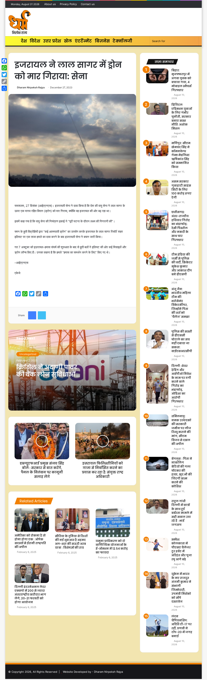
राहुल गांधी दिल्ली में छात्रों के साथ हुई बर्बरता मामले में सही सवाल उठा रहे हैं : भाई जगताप (181, 513)
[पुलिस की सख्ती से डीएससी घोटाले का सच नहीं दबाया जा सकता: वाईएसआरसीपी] (157, 339)
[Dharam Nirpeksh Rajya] (19, 22)
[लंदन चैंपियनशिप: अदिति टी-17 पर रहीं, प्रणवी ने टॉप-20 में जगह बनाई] (157, 626)
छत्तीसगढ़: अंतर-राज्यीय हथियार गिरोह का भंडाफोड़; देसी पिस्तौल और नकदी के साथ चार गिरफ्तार (180, 226)
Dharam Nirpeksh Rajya (31, 87)
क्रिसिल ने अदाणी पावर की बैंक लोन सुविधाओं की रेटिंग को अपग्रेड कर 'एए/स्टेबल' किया (47, 378)
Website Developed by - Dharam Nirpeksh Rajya (93, 671)
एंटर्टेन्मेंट (83, 41)
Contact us (88, 4)
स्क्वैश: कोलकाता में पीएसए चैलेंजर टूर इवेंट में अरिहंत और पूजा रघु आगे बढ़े (181, 549)
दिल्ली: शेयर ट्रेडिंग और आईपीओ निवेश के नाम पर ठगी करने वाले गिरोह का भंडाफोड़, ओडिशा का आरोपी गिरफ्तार (181, 383)
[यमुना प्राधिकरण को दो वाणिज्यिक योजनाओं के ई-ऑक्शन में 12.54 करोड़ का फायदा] (113, 522)
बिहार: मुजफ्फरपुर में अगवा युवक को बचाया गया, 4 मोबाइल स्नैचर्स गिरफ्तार (181, 80)
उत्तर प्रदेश (52, 41)
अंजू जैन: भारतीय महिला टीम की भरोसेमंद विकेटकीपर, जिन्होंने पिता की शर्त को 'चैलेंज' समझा (181, 303)
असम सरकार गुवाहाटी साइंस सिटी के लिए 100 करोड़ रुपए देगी (181, 189)
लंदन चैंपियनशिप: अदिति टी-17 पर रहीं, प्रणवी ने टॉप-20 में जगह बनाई (181, 626)
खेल (68, 41)
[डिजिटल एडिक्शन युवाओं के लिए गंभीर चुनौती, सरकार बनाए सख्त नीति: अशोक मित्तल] (157, 109)
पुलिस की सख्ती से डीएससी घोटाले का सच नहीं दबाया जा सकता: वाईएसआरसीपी (181, 341)
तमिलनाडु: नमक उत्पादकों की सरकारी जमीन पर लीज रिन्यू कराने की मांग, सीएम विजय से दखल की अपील (181, 430)
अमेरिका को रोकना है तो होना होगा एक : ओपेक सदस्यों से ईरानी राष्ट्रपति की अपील (30, 541)
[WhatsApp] (4, 67)
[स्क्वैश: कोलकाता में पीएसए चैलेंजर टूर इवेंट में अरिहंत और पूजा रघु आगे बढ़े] (157, 544)
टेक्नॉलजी (122, 41)
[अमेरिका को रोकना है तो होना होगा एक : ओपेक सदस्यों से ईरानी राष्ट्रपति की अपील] (32, 519)
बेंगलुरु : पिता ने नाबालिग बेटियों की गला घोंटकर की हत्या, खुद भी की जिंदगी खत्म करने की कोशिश (181, 472)
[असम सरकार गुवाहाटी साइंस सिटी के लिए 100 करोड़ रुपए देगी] (157, 187)
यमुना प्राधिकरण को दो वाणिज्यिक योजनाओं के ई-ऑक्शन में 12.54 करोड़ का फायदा (112, 546)
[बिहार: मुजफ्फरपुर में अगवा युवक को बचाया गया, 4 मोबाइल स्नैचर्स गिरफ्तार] (157, 76)
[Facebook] (4, 60)
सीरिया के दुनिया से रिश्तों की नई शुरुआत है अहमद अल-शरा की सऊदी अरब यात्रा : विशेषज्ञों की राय (71, 542)
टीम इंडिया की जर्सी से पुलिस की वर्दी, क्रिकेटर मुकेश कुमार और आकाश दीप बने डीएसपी (181, 264)
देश (24, 41)
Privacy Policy (68, 4)
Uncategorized (27, 354)
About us (50, 4)
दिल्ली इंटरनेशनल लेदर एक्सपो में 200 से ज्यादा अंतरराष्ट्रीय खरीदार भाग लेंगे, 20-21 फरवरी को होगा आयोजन (30, 594)
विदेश (35, 41)
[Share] (4, 88)
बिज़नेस (102, 41)
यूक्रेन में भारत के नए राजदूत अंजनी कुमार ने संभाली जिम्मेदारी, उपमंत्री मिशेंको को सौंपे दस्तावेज (181, 588)
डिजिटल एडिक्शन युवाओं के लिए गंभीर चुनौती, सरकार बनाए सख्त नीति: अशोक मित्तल (181, 117)
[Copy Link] (4, 81)
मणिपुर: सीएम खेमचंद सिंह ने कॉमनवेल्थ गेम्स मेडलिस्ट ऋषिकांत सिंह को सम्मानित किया (180, 155)
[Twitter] (4, 74)
